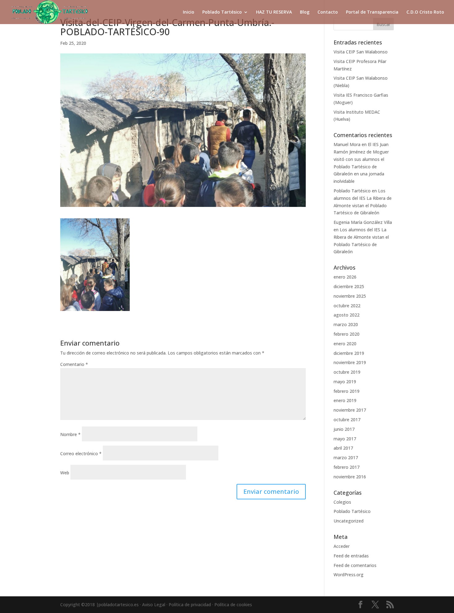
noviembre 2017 (350, 410)
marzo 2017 (346, 457)
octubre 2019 (347, 372)
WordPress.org (349, 574)
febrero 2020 (346, 334)
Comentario (74, 364)
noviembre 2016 (350, 477)
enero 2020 (345, 343)
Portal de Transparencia (372, 12)
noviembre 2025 (350, 296)
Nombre (70, 434)
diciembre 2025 (349, 286)
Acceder (342, 546)
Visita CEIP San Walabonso (361, 52)
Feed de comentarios (355, 565)
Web (64, 473)
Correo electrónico (81, 453)
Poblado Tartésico (222, 12)
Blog (304, 12)
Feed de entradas (351, 556)
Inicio (188, 12)
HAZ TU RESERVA (274, 12)
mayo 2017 (345, 439)
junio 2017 (344, 429)
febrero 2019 (346, 391)
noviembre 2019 (350, 362)
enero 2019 (345, 400)
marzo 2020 (346, 324)
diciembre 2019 (349, 353)
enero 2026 (345, 277)
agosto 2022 (346, 315)
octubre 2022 (347, 306)
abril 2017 (343, 448)
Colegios (342, 502)
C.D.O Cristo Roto (425, 12)
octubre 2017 (347, 419)
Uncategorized (349, 521)
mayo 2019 (345, 381)
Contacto (327, 12)
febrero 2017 (346, 467)
